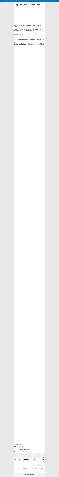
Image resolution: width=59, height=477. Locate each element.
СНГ (39, 468)
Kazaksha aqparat (31, 468)
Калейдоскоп (37, 469)
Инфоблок (22, 470)
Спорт (42, 468)
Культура (25, 469)
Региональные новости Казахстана (33, 470)
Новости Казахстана (19, 468)
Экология (26, 470)
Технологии (21, 469)
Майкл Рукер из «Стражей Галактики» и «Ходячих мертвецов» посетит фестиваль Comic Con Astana (18, 461)
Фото (22, 446)
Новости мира (36, 468)
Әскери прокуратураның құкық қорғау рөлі (36, 460)
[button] (1, 1)
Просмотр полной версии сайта (29, 474)
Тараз (17, 446)
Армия (20, 446)
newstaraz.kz (29, 1)
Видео (34, 469)
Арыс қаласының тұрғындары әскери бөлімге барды (27, 460)
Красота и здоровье (29, 469)
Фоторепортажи (17, 469)
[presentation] (43, 457)
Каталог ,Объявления (25, 468)
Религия (43, 469)
